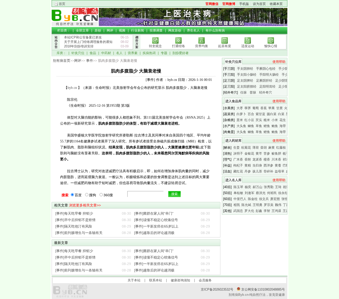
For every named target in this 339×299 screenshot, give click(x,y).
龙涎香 (257, 159)
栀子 (286, 153)
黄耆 (278, 165)
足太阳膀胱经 (246, 86)
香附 (247, 159)
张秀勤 (268, 187)
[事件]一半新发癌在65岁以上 (156, 226)
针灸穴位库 (233, 62)
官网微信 (211, 4)
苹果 (271, 108)
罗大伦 (249, 211)
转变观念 (155, 46)
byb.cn (72, 88)
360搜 (108, 195)
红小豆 (249, 120)
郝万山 (257, 187)
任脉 (243, 92)
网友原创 (174, 30)
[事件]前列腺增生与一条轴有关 (78, 233)
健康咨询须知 (180, 280)
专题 (164, 53)
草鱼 (259, 126)
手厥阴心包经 (265, 68)
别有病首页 (61, 61)
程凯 (237, 205)
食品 (93, 53)
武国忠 (238, 211)
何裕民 (272, 193)
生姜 (236, 147)
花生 (282, 120)
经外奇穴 (265, 92)
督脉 (253, 92)
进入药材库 (233, 140)
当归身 (257, 165)
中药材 (106, 53)
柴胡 (263, 147)
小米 (274, 120)
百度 (78, 195)
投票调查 (156, 30)
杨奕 (248, 187)
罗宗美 (268, 205)
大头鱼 (241, 126)
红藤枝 (281, 147)
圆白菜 (271, 114)
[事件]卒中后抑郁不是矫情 (75, 220)
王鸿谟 (276, 211)
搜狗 (92, 195)
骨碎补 (268, 171)
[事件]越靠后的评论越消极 (154, 233)
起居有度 (224, 46)
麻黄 (271, 147)
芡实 (259, 120)
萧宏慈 (275, 199)
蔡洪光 (261, 193)
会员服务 (205, 280)
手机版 (244, 4)
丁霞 (286, 205)
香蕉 (263, 108)
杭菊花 (246, 147)
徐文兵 (264, 199)
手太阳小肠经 (246, 74)
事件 (89, 61)
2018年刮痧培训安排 (79, 46)
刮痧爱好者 (180, 53)
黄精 (247, 165)
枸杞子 (238, 165)
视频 (122, 30)
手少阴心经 (286, 68)
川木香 (276, 159)
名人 (119, 53)
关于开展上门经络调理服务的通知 (88, 42)
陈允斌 (246, 205)
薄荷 (255, 147)
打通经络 (178, 46)
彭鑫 (259, 211)
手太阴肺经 (245, 68)
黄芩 (259, 153)
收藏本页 (276, 4)
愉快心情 (270, 46)
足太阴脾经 (245, 80)
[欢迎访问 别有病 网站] (75, 25)
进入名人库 (233, 180)
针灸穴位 (77, 53)
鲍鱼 (274, 126)
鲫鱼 (251, 126)
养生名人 (193, 30)
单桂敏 (238, 193)
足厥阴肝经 (264, 80)
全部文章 (82, 30)
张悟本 (286, 199)
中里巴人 (240, 199)
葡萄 (255, 108)
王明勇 (257, 205)
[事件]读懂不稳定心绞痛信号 (156, 220)
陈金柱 (253, 199)
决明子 (238, 153)
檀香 (267, 159)
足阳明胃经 (267, 86)
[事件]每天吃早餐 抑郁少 (74, 213)
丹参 (247, 171)
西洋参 (268, 165)
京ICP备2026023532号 (217, 289)
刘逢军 (249, 193)
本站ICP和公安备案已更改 (83, 37)
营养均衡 (201, 46)
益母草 (279, 171)
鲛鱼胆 (276, 153)
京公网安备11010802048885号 (262, 289)
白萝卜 (241, 114)
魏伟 (278, 205)
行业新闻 (137, 30)
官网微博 (228, 4)
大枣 (240, 108)
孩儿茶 (257, 171)
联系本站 (155, 280)
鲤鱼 (267, 126)
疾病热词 (149, 53)
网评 (110, 30)
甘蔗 (279, 108)
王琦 (278, 187)
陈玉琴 (238, 187)
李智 (267, 211)
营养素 (132, 53)
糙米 (267, 120)
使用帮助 (278, 62)
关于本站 (134, 280)
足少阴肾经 (283, 80)
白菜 (281, 114)
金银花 (249, 153)
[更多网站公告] (56, 52)
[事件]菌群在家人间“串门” (153, 213)
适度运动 (247, 46)
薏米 (240, 120)
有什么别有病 (215, 30)
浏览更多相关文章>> (85, 205)
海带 (282, 126)
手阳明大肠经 (269, 74)
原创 (98, 30)
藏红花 (238, 171)
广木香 (238, 159)
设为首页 (259, 4)
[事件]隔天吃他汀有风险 (73, 226)
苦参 (267, 153)
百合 (251, 114)
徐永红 (283, 193)
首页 (62, 4)
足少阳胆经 (286, 86)
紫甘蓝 (260, 114)
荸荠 (247, 108)
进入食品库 (233, 101)
